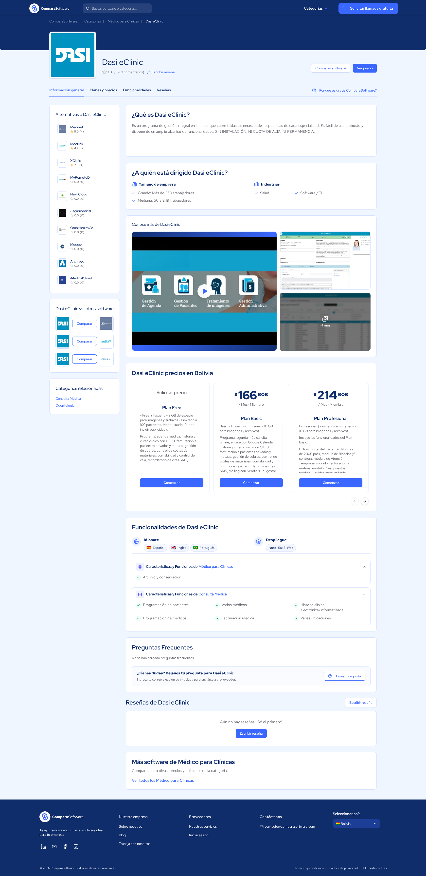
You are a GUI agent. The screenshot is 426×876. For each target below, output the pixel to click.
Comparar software (330, 68)
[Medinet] (106, 323)
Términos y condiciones (309, 868)
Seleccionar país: (347, 813)
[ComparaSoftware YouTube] (54, 847)
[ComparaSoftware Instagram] (76, 847)
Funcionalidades (137, 90)
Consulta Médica (68, 398)
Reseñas (164, 90)
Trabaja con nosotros (134, 843)
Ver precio (365, 68)
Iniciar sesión (199, 835)
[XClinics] (106, 359)
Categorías (313, 8)
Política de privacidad (343, 868)
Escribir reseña (163, 72)
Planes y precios (103, 90)
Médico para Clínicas (123, 21)
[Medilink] (106, 341)
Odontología (64, 405)
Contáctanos (271, 816)
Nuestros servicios (203, 826)
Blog (122, 835)
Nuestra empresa (133, 816)
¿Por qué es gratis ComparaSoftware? (347, 90)
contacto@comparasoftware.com (290, 826)
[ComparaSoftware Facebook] (65, 847)
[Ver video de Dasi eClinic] (204, 291)
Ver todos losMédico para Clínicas (163, 780)
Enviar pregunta (348, 676)
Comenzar (171, 482)
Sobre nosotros (130, 826)
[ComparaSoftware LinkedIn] (43, 847)
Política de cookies (374, 868)
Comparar (87, 323)
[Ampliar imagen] (325, 260)
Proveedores (200, 816)
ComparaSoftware (63, 21)
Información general (66, 90)
